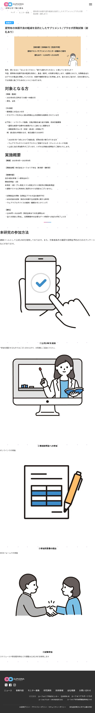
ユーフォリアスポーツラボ (81, 696)
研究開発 (32, 696)
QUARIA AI (65, 696)
